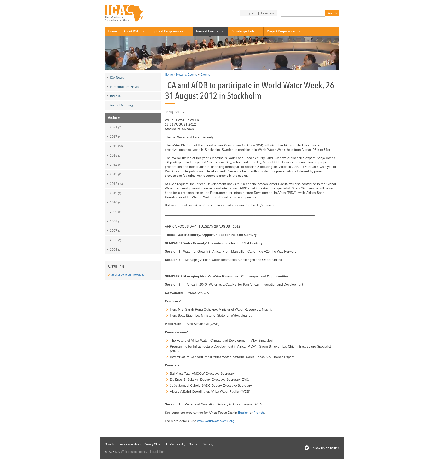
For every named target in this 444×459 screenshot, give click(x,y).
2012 (116, 183)
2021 (115, 127)
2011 (115, 193)
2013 (115, 174)
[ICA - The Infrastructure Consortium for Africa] (124, 13)
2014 (115, 165)
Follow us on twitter (325, 448)
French (258, 412)
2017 (115, 136)
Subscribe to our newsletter (128, 274)
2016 (116, 146)
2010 (115, 202)
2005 (115, 249)
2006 (115, 240)
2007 (115, 230)
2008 (115, 221)
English (243, 412)
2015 (115, 155)
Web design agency (134, 451)
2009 (115, 212)
